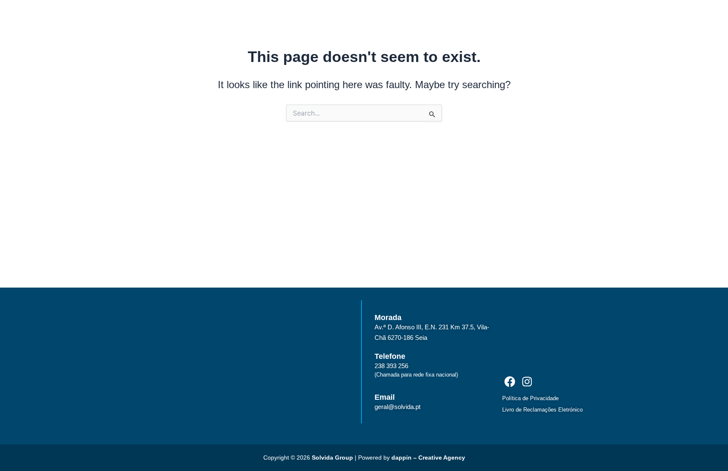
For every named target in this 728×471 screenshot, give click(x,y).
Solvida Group (332, 457)
